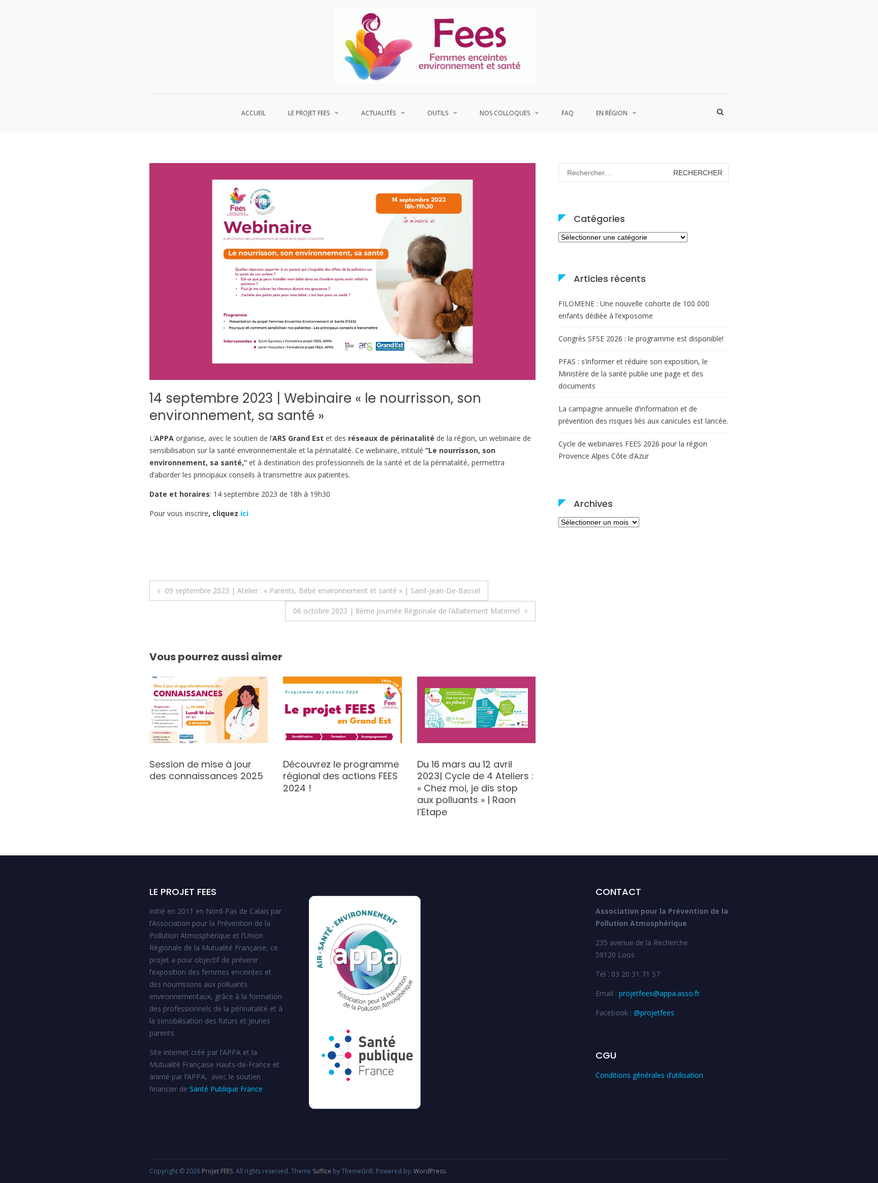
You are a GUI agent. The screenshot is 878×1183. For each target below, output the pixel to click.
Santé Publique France (226, 1089)
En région (612, 113)
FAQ (567, 113)
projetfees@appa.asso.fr (659, 993)
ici (244, 513)
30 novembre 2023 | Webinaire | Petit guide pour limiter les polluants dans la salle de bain (473, 782)
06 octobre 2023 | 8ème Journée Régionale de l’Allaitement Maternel (406, 611)
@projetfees (654, 1012)
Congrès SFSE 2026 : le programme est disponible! (641, 338)
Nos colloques (505, 113)
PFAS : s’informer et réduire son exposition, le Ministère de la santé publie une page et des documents (633, 374)
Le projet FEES (309, 113)
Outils (437, 113)
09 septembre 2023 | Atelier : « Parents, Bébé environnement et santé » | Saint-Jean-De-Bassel (322, 590)
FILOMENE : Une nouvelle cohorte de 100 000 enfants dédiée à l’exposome (633, 310)
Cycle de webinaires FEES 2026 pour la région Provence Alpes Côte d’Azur (632, 450)
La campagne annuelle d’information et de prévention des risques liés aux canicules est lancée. (643, 415)
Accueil (253, 113)
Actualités (378, 113)
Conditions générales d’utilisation (649, 1075)
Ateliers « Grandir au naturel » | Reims (195, 770)
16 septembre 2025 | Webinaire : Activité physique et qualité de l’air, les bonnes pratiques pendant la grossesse (341, 788)
